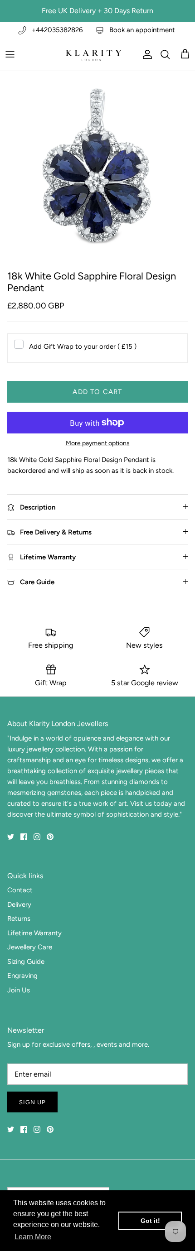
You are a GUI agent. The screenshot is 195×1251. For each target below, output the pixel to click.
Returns (18, 918)
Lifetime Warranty (34, 933)
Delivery (19, 904)
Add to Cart (97, 392)
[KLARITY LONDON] (92, 54)
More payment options (98, 443)
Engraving (22, 976)
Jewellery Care (29, 947)
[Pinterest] (50, 836)
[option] (97, 168)
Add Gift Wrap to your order (82, 346)
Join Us (18, 990)
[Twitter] (10, 836)
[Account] (145, 54)
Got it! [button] (150, 1220)
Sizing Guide (25, 961)
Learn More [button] (33, 1237)
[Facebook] (23, 836)
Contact (20, 890)
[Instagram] (37, 836)
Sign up (32, 1102)
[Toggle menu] (10, 54)
